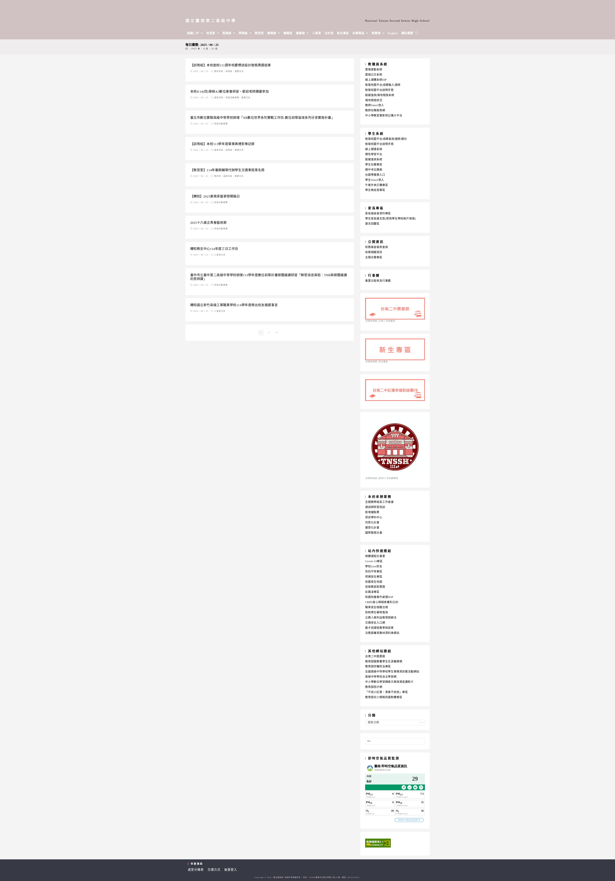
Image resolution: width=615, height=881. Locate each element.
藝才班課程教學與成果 (379, 627)
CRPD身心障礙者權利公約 (381, 602)
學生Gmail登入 (374, 179)
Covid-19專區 (374, 561)
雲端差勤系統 (373, 69)
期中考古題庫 (373, 169)
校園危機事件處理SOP (379, 597)
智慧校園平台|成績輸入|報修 (383, 84)
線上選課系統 (373, 149)
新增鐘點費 (372, 512)
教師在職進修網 (375, 110)
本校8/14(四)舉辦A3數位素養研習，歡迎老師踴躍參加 (229, 91)
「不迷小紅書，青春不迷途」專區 (386, 692)
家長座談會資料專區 (378, 213)
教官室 (217, 176)
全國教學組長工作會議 (379, 501)
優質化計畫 (372, 527)
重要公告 (239, 71)
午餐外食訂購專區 (376, 185)
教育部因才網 (373, 686)
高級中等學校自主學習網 (381, 676)
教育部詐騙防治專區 (378, 666)
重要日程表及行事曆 (378, 280)
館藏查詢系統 (373, 159)
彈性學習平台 (373, 154)
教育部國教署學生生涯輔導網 (383, 661)
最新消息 (218, 71)
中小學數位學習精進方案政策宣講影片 (389, 681)
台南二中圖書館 (375, 656)
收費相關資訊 (373, 252)
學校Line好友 (373, 566)
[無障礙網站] (378, 842)
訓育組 (229, 71)
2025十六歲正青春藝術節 (208, 222)
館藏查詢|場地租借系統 (379, 95)
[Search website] (417, 33)
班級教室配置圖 (375, 586)
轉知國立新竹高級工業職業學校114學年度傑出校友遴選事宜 (234, 305)
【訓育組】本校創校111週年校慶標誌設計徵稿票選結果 (230, 65)
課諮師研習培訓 (375, 507)
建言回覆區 (372, 223)
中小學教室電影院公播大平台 (383, 115)
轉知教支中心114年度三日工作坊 (214, 249)
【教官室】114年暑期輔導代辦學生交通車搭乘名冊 (227, 170)
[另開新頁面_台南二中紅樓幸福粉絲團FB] (395, 399)
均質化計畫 (372, 522)
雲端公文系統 (373, 74)
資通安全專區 (373, 576)
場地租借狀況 (373, 100)
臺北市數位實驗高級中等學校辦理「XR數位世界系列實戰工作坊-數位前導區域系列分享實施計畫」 (262, 117)
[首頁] (186, 48)
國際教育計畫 (373, 532)
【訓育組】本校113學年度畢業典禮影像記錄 (222, 144)
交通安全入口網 (375, 622)
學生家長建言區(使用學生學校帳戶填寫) (390, 218)
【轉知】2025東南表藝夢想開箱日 (215, 196)
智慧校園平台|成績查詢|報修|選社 (386, 138)
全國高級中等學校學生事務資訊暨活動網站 (392, 671)
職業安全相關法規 (376, 607)
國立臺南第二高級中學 (211, 21)
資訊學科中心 (373, 517)
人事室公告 (220, 255)
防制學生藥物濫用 (376, 612)
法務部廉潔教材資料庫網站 (382, 632)
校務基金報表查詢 (376, 247)
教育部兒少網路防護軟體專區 (383, 697)
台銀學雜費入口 (375, 174)
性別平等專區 (373, 571)
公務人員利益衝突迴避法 (381, 617)
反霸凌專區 (372, 591)
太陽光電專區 (373, 257)
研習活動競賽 (232, 97)
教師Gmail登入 (374, 105)
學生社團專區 (373, 164)
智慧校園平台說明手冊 (379, 90)
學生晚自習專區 (375, 190)
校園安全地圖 (373, 581)
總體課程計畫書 (375, 556)
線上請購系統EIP (376, 79)
